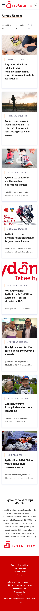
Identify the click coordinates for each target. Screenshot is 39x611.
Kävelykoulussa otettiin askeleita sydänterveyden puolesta (19, 351)
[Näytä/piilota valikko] (3, 4)
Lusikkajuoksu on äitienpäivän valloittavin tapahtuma (18, 407)
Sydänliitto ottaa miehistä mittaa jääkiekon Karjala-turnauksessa (19, 237)
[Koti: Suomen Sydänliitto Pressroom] (19, 4)
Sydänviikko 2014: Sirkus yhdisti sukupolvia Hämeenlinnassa (18, 464)
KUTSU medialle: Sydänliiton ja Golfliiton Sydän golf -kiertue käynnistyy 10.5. (18, 296)
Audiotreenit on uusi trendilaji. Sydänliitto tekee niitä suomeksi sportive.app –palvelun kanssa (17, 127)
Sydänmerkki (19, 592)
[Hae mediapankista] (36, 4)
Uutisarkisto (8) (6, 27)
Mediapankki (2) (19, 27)
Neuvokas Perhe (19, 588)
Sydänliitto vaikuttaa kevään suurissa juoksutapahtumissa (16, 181)
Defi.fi (19, 595)
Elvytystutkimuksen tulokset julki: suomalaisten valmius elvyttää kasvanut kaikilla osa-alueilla (19, 71)
